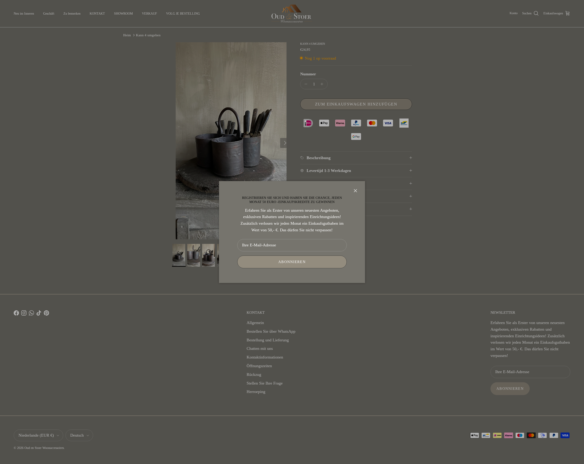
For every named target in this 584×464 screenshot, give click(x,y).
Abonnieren (292, 262)
